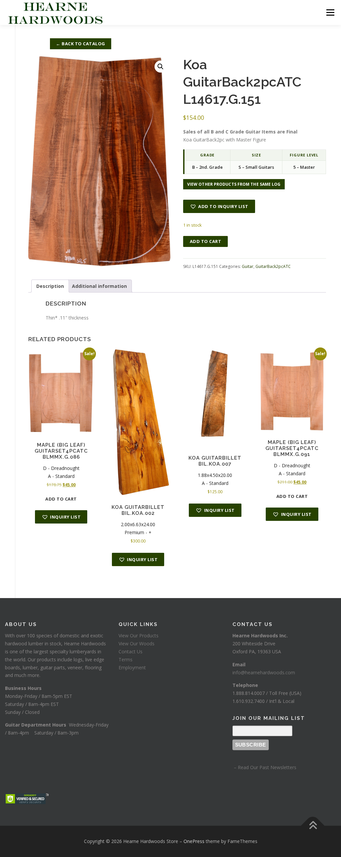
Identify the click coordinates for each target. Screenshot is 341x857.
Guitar (247, 266)
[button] (161, 67)
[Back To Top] (313, 826)
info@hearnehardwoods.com (263, 672)
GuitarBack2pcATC (273, 266)
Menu (330, 12)
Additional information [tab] (99, 286)
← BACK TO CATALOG (80, 44)
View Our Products (139, 635)
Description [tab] (50, 286)
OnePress (193, 841)
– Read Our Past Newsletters (264, 767)
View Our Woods (137, 643)
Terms (126, 659)
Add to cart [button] (61, 499)
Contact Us (131, 651)
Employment (132, 667)
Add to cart (205, 241)
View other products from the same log (234, 184)
